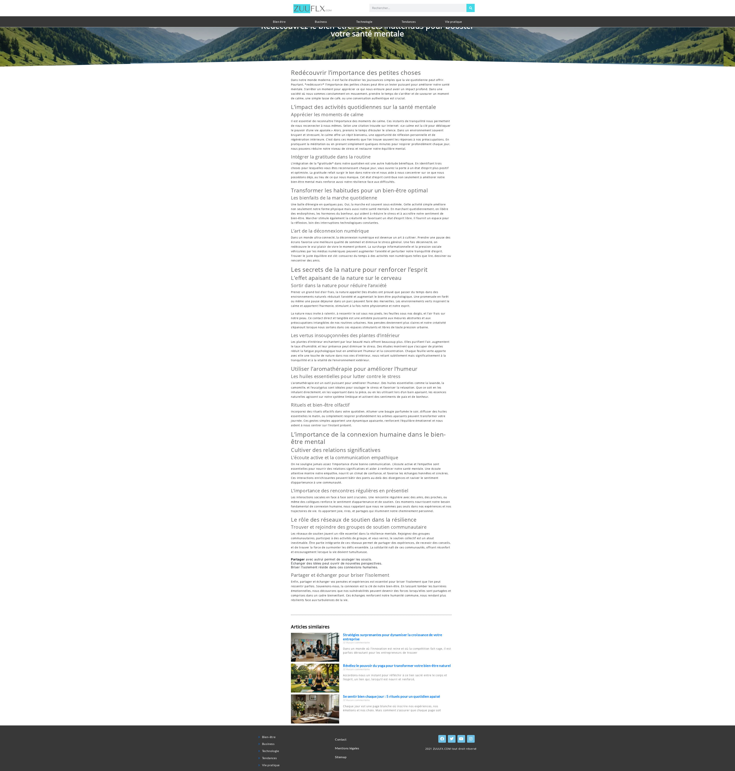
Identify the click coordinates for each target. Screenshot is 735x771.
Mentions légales (347, 748)
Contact (340, 739)
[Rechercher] (470, 8)
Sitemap (340, 757)
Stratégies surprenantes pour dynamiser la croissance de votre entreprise (392, 637)
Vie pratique (453, 21)
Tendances (409, 21)
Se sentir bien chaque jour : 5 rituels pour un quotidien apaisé (391, 696)
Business (321, 21)
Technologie (364, 21)
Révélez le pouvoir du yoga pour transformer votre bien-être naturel (397, 665)
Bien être (279, 21)
